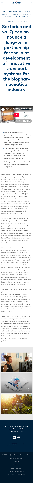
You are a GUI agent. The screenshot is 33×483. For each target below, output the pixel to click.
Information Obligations (16, 475)
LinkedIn (14, 437)
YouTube (18, 437)
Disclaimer (16, 465)
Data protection (16, 468)
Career (16, 461)
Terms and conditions (16, 471)
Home (4, 11)
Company (10, 11)
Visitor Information (16, 458)
